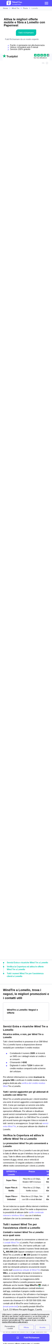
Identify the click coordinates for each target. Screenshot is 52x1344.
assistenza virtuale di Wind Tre (26, 1270)
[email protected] (10, 1306)
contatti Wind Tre (11, 1243)
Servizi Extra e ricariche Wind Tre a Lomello (27, 962)
